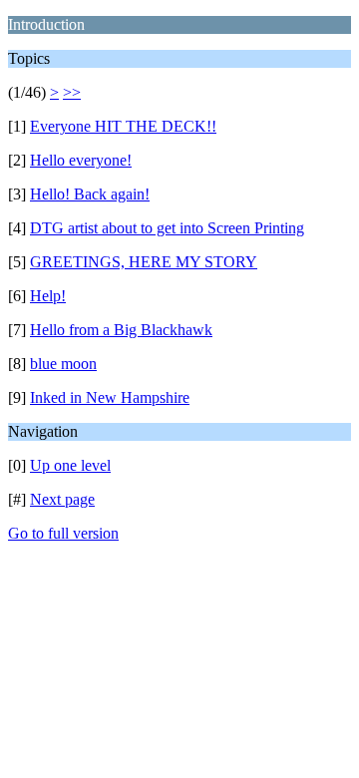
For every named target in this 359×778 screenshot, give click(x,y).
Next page (62, 499)
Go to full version (63, 533)
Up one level (70, 465)
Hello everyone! (81, 160)
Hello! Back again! (90, 194)
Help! (48, 295)
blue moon (63, 363)
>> (72, 92)
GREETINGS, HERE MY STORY (143, 261)
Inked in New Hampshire (109, 397)
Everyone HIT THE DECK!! (123, 126)
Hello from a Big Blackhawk (121, 329)
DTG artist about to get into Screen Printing (167, 227)
